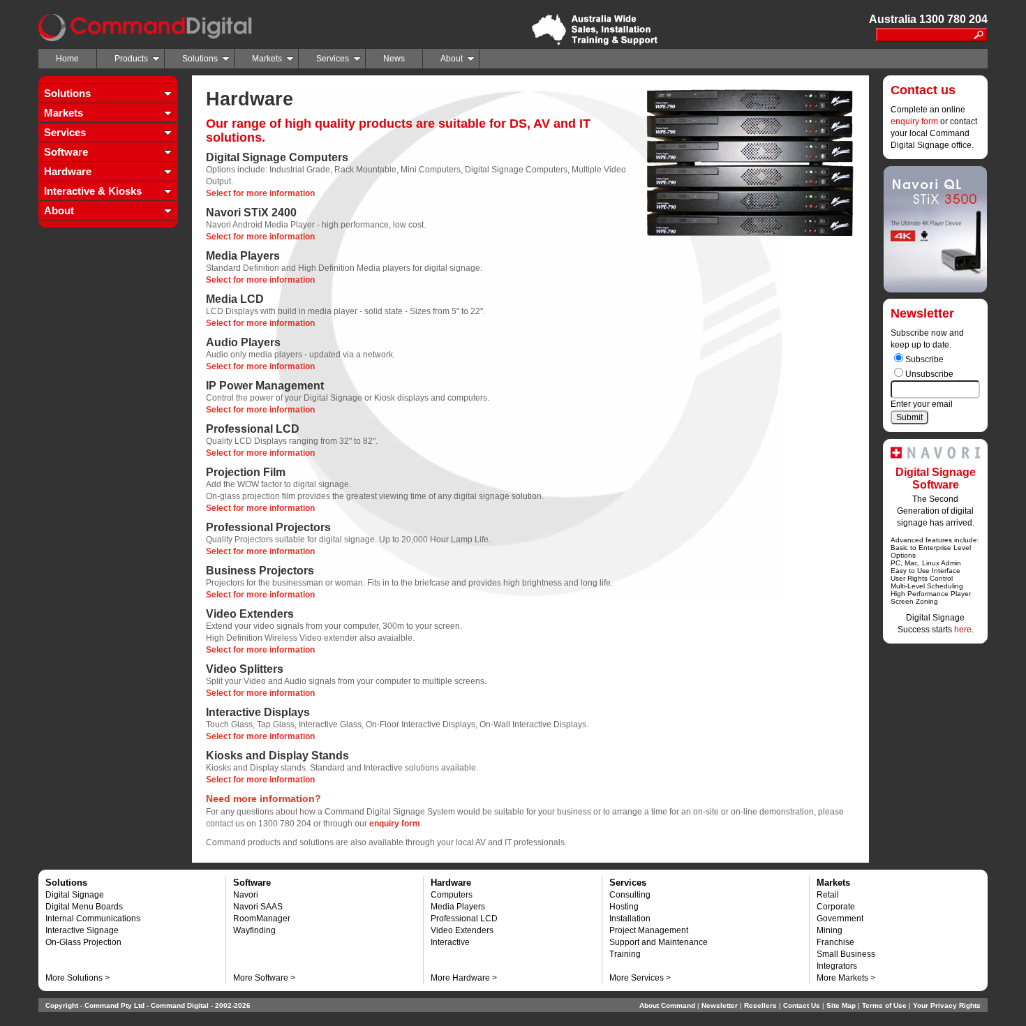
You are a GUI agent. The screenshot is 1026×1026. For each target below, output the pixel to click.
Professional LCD (464, 918)
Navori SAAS (258, 907)
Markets (267, 59)
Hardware (67, 171)
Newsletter (719, 1005)
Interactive (450, 942)
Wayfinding (254, 930)
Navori (245, 895)
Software (66, 152)
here (963, 629)
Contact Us (801, 1005)
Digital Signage (74, 895)
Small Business (846, 954)
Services (332, 59)
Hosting (624, 907)
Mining (829, 930)
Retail (828, 895)
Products (131, 59)
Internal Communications (92, 918)
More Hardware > (464, 978)
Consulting (629, 895)
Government (840, 918)
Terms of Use (884, 1005)
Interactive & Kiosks (93, 191)
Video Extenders (462, 930)
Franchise (835, 942)
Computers (452, 895)
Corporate (836, 907)
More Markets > (846, 978)
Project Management (648, 930)
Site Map (841, 1005)
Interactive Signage (82, 930)
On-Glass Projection (83, 942)
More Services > (640, 978)
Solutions (200, 59)
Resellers (760, 1005)
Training (625, 954)
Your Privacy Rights (947, 1005)
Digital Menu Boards (84, 907)
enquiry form (914, 121)
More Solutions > (77, 978)
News (394, 59)
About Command (667, 1005)
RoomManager (261, 918)
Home (67, 59)
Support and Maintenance (658, 942)
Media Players (458, 907)
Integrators (837, 966)
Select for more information (260, 193)
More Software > (264, 978)
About (451, 59)
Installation (629, 918)
